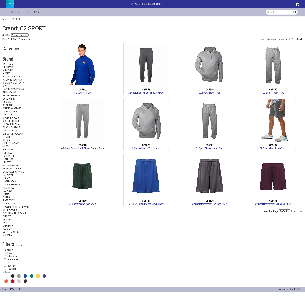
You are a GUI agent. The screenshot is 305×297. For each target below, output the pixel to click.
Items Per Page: (269, 39)
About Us (283, 289)
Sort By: (6, 35)
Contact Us (295, 289)
